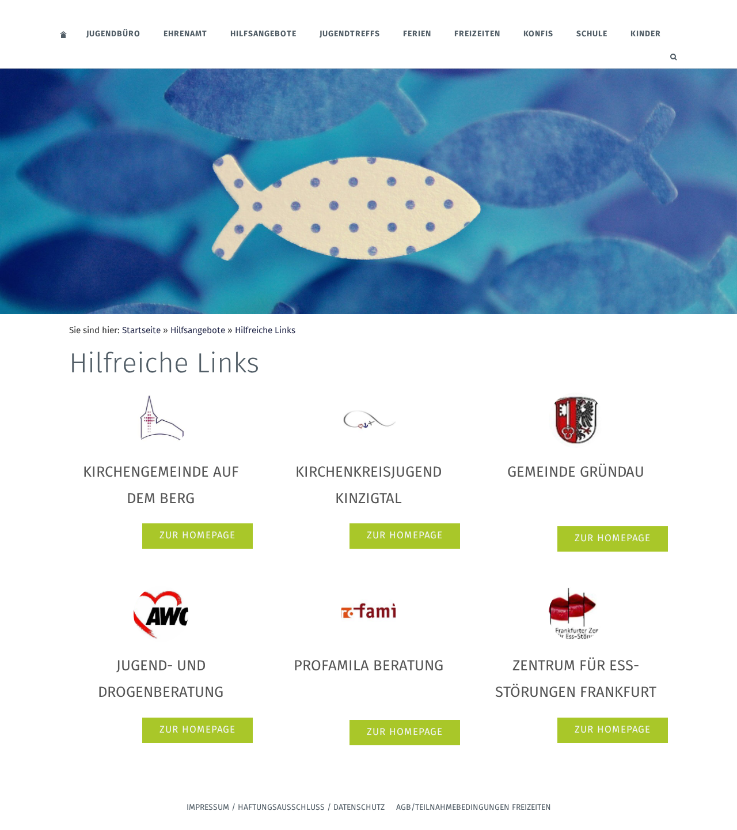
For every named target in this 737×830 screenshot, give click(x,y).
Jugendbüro (113, 34)
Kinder (645, 34)
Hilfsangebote (263, 34)
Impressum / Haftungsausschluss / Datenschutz (286, 807)
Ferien (417, 34)
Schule (591, 34)
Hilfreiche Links (265, 330)
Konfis (538, 34)
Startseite (141, 330)
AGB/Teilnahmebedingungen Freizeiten (473, 807)
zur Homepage (197, 536)
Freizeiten (477, 34)
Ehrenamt (185, 34)
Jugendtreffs (350, 34)
